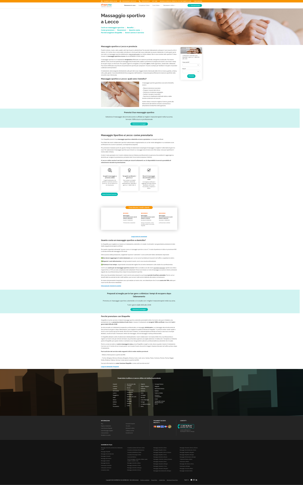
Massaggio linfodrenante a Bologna (188, 457)
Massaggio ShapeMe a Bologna (187, 454)
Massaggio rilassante (105, 456)
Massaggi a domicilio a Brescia (160, 457)
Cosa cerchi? (185, 62)
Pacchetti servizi (129, 433)
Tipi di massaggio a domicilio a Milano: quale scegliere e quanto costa (137, 460)
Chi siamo (128, 426)
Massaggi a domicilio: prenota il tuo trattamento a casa (175, 1)
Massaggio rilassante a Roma (159, 461)
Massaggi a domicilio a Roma (159, 448)
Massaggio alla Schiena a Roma (187, 464)
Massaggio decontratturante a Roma (188, 450)
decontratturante (134, 54)
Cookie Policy (162, 480)
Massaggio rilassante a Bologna (160, 464)
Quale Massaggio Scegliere (107, 430)
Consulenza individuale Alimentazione (135, 450)
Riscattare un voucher (106, 435)
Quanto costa (134, 30)
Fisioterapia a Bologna (185, 466)
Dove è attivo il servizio (134, 33)
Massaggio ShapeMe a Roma (159, 450)
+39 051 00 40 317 (145, 1)
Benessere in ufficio (168, 5)
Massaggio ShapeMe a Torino (160, 454)
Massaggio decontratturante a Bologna (162, 470)
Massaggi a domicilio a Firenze (134, 470)
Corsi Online (155, 5)
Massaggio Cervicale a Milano (186, 468)
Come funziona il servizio (109, 194)
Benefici (130, 27)
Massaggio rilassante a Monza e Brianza (189, 448)
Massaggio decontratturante (107, 454)
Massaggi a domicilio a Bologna (134, 467)
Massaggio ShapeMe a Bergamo (187, 452)
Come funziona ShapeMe (106, 428)
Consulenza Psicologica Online (134, 454)
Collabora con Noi (130, 430)
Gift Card (154, 1)
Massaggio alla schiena (106, 458)
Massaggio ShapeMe (105, 451)
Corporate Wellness (131, 457)
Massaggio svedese (105, 461)
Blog (102, 423)
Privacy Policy (154, 480)
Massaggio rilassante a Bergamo (160, 468)
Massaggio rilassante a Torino (160, 466)
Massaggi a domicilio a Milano (134, 463)
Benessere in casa (129, 5)
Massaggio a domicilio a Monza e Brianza (162, 459)
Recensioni (121, 30)
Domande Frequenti (130, 423)
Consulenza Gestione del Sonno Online (136, 448)
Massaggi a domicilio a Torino (134, 465)
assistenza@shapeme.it (185, 430)
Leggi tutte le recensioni (139, 236)
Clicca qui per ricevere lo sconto (111, 286)
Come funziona (198, 1)
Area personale (195, 5)
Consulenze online (105, 470)
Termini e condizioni (144, 480)
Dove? (184, 68)
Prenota (191, 76)
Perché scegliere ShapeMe (111, 33)
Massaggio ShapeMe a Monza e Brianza (162, 452)
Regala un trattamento (106, 426)
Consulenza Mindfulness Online (134, 452)
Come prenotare (107, 30)
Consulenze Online (144, 5)
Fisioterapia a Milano (184, 461)
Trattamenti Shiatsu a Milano (186, 459)
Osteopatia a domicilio (106, 467)
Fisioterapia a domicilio (106, 465)
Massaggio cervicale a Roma (186, 470)
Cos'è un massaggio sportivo (112, 27)
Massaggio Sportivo (105, 463)
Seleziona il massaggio (139, 124)
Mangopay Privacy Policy (172, 480)
